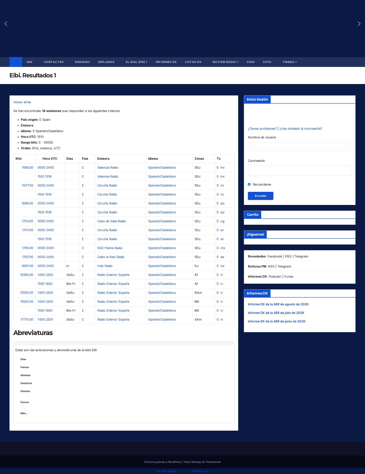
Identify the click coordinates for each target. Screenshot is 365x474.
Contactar (54, 62)
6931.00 (27, 266)
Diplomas (107, 62)
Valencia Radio (107, 167)
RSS (288, 256)
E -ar (220, 230)
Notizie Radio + (226, 62)
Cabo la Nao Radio (110, 257)
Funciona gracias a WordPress (163, 461)
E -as (220, 257)
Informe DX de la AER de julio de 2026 (276, 313)
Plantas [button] (25, 391)
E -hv (221, 167)
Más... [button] (24, 413)
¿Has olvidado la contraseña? (301, 128)
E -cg (220, 221)
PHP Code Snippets (166, 471)
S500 (251, 62)
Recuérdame (261, 184)
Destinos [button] (26, 383)
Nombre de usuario (262, 137)
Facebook (274, 256)
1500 (41, 284)
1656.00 (27, 167)
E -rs (220, 185)
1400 (41, 275)
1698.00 (27, 203)
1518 (48, 176)
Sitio (267, 62)
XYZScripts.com (200, 471)
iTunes (288, 276)
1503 (41, 176)
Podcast (275, 276)
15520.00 (26, 301)
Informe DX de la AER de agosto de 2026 (278, 304)
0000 (41, 167)
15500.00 (26, 293)
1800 (48, 284)
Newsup (196, 461)
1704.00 (27, 221)
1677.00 (27, 185)
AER (29, 62)
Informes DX (166, 62)
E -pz (221, 203)
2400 (50, 167)
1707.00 (27, 230)
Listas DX (193, 62)
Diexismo (82, 62)
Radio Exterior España (113, 275)
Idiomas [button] (26, 375)
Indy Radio (105, 266)
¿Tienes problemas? (263, 128)
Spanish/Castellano (162, 167)
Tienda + (290, 62)
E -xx (220, 266)
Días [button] (23, 359)
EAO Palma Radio (109, 248)
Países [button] (25, 367)
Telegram (301, 256)
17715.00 (27, 319)
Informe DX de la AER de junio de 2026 (276, 321)
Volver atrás (22, 102)
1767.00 (27, 257)
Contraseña (256, 161)
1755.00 (27, 248)
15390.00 (26, 275)
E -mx (221, 248)
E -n (220, 275)
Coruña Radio (107, 185)
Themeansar (213, 461)
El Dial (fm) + (136, 62)
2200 (49, 275)
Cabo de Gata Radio (111, 221)
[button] (6, 24)
